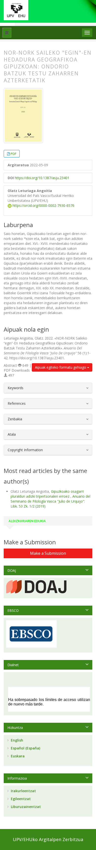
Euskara (17, 756)
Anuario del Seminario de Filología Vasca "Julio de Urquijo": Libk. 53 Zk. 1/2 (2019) (50, 501)
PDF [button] (13, 153)
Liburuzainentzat (25, 806)
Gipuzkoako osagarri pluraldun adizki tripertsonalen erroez (47, 494)
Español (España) (25, 748)
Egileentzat (20, 798)
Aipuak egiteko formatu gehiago (61, 367)
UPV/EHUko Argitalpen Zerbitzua (48, 839)
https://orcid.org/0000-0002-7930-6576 (43, 205)
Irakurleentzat (23, 790)
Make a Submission (48, 553)
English (16, 740)
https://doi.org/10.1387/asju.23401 (42, 177)
